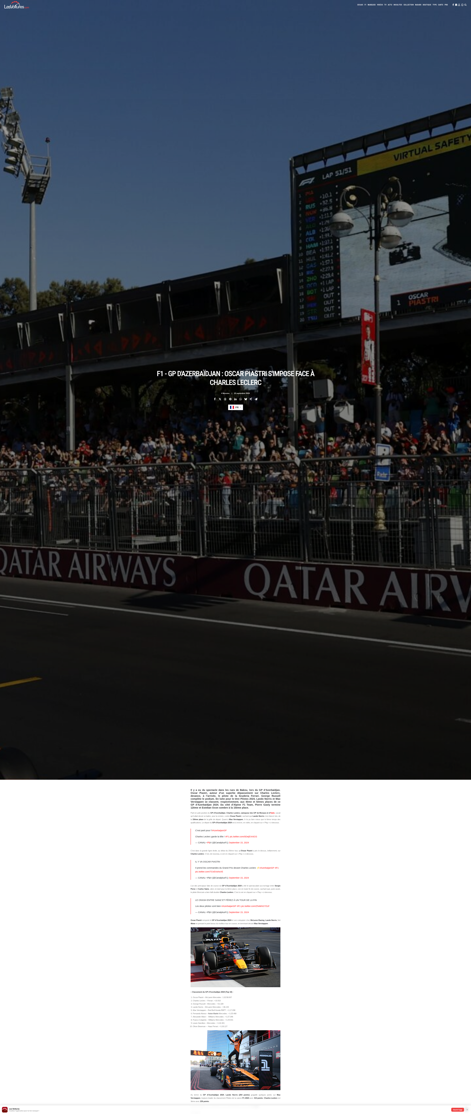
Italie (273, 813)
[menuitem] (360, 5)
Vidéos (380, 5)
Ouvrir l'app (457, 1110)
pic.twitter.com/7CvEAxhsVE (209, 871)
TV (385, 5)
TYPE (435, 5)
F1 (365, 5)
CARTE (440, 5)
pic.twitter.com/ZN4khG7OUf (255, 906)
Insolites (397, 5)
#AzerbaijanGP (219, 830)
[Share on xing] (250, 399)
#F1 (227, 836)
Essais (360, 5)
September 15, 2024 (239, 842)
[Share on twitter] (219, 399)
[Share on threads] (225, 399)
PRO (446, 5)
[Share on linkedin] (235, 399)
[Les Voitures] (16, 4)
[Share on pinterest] (230, 399)
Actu (390, 5)
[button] (453, 5)
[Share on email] (256, 399)
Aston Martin (213, 1013)
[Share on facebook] (214, 399)
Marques (372, 5)
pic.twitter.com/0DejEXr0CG (243, 836)
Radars (418, 5)
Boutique (427, 5)
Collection (409, 5)
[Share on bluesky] (245, 399)
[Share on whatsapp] (240, 399)
